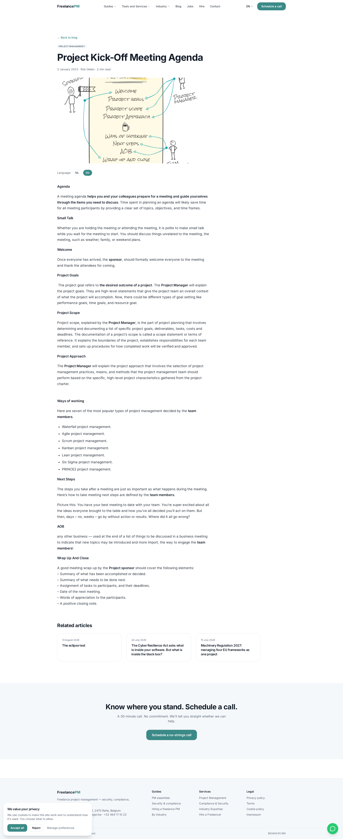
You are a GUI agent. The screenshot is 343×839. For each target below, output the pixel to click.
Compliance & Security (213, 803)
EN (248, 6)
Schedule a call (271, 6)
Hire (201, 6)
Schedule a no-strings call (171, 735)
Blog (178, 6)
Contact (215, 6)
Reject (36, 827)
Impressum (254, 814)
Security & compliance (166, 803)
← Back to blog (67, 37)
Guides (108, 6)
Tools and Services (134, 6)
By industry (159, 814)
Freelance (68, 6)
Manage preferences (60, 827)
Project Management (212, 797)
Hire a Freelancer (210, 814)
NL (77, 172)
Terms (250, 803)
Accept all (17, 827)
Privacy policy (256, 797)
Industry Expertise (211, 809)
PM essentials (161, 797)
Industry (161, 6)
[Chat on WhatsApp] (332, 828)
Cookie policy (255, 809)
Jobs (190, 6)
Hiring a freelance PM (166, 809)
